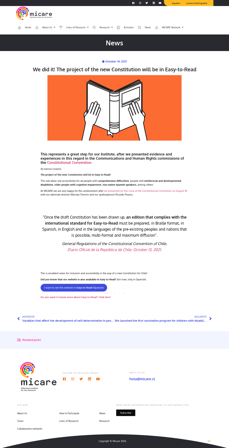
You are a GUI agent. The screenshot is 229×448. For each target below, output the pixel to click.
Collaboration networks (29, 428)
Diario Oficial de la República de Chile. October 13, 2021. (114, 249)
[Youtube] (98, 379)
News (102, 413)
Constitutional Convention (69, 162)
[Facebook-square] (64, 379)
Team (20, 421)
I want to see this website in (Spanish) (73, 287)
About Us (22, 413)
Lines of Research (68, 421)
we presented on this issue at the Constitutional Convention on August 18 (145, 190)
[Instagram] (72, 379)
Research (104, 421)
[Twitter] (81, 379)
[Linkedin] (89, 379)
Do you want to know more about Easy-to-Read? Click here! (76, 297)
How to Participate (69, 413)
